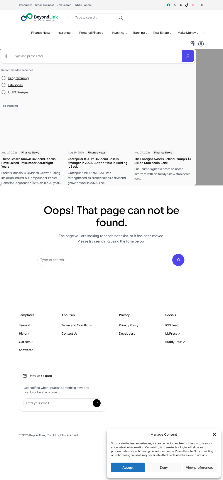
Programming (18, 78)
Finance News (30, 152)
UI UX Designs (18, 92)
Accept (127, 468)
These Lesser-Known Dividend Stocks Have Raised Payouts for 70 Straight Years (28, 162)
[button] (214, 434)
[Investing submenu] (126, 33)
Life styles (15, 85)
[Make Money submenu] (197, 33)
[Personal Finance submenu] (105, 33)
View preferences (199, 468)
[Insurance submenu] (72, 33)
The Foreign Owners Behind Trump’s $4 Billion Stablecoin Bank (162, 161)
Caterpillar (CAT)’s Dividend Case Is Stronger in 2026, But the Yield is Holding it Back (97, 162)
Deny (164, 468)
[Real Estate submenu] (170, 33)
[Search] (188, 56)
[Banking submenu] (146, 33)
